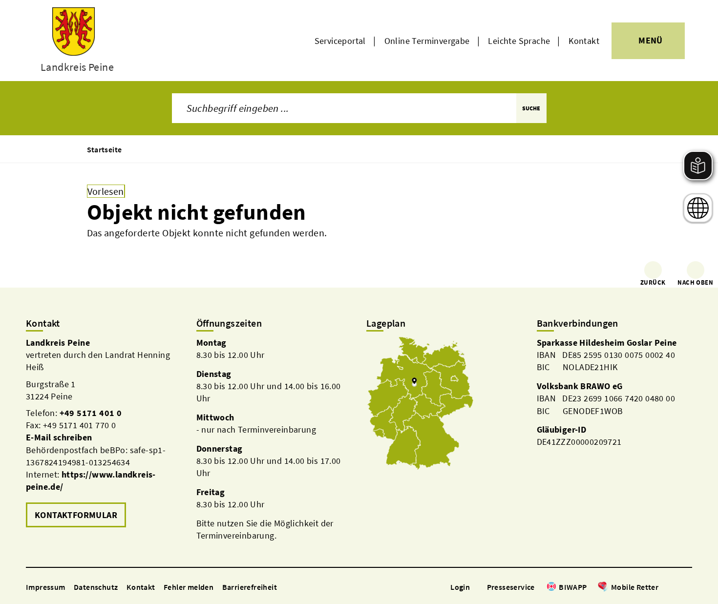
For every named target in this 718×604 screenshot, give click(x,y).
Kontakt (584, 40)
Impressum (45, 587)
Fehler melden (188, 587)
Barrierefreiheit (249, 587)
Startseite (104, 149)
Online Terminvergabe (427, 40)
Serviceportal (340, 40)
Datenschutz (96, 587)
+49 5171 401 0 (91, 412)
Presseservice (511, 587)
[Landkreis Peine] (104, 433)
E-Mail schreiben (59, 437)
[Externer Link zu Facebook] (663, 587)
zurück (652, 282)
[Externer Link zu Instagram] (675, 587)
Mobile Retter (634, 587)
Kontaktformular (76, 515)
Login (460, 587)
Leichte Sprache (519, 40)
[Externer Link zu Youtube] (687, 587)
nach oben (695, 282)
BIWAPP (573, 587)
